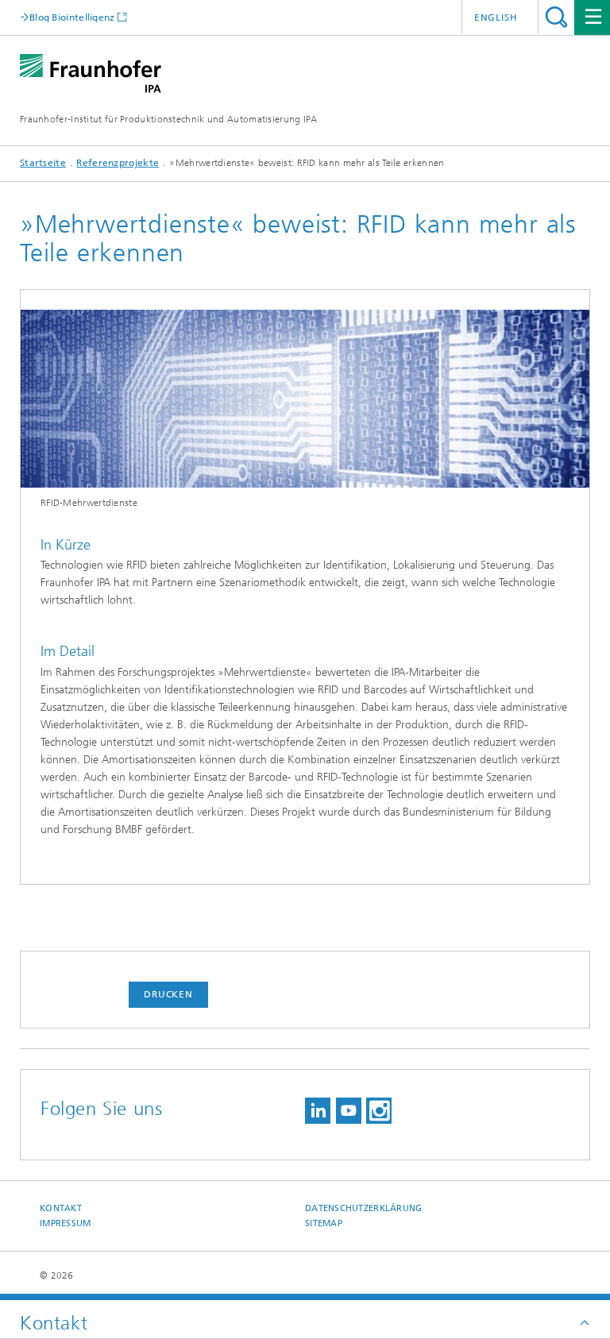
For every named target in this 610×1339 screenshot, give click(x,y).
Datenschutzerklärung (364, 1208)
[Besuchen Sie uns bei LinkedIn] (317, 1111)
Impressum (65, 1223)
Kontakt (61, 1208)
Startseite (43, 162)
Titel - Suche (556, 17)
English (496, 17)
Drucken (168, 994)
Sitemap (323, 1223)
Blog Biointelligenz (72, 17)
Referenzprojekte (117, 162)
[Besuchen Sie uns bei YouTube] (348, 1111)
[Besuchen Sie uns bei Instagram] (379, 1111)
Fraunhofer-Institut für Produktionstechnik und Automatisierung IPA (169, 119)
